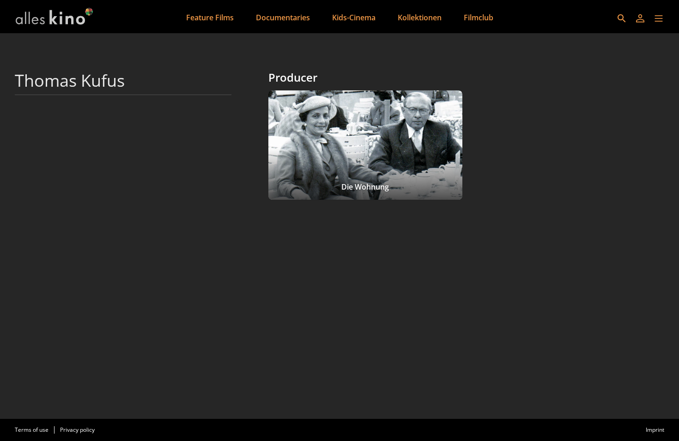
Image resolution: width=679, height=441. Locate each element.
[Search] (621, 18)
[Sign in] (640, 18)
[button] (658, 18)
